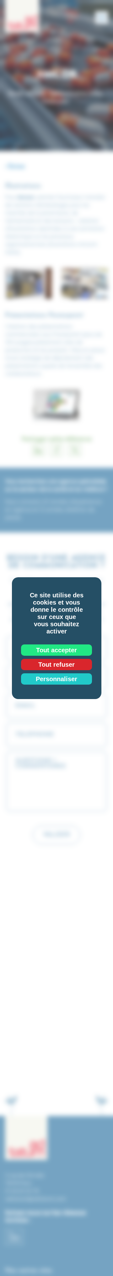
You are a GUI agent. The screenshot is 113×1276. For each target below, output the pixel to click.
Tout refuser (56, 664)
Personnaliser (56, 679)
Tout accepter (56, 650)
